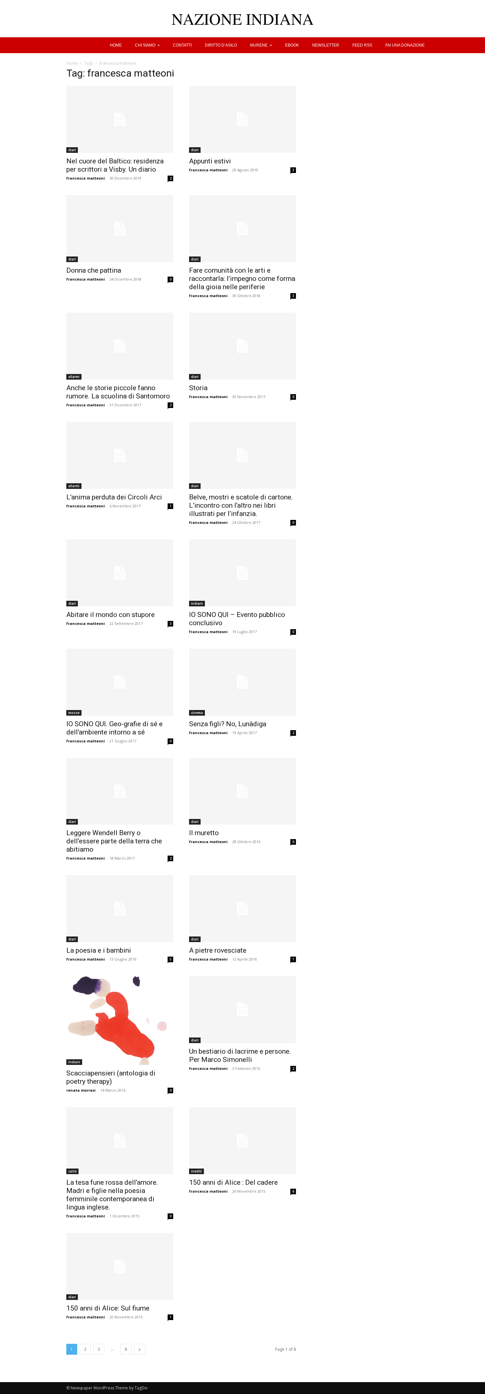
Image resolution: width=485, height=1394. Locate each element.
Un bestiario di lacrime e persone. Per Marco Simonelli (240, 1055)
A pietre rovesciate (217, 950)
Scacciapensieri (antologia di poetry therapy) (110, 1077)
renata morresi (81, 1090)
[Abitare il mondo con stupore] (119, 572)
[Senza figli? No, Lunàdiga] (242, 682)
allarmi (74, 376)
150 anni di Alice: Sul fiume (107, 1308)
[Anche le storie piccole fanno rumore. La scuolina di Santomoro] (119, 346)
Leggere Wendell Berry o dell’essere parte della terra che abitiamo (114, 841)
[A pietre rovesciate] (242, 908)
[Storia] (242, 346)
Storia (198, 388)
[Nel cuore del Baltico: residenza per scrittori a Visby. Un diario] (119, 119)
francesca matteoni (85, 178)
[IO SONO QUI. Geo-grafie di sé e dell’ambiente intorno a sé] (119, 682)
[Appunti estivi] (242, 119)
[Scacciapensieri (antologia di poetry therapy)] (119, 1020)
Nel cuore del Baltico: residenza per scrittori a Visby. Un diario (115, 165)
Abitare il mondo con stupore (110, 615)
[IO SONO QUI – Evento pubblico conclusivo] (242, 572)
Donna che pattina (93, 270)
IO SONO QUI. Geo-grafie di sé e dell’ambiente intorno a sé (114, 728)
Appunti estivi (210, 161)
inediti (196, 1171)
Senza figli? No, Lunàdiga (227, 724)
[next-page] (139, 1349)
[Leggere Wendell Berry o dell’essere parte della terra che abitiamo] (119, 791)
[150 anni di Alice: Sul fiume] (119, 1266)
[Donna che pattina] (119, 228)
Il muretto (204, 833)
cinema (197, 712)
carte (72, 1171)
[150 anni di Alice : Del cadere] (242, 1140)
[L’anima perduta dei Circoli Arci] (119, 455)
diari (72, 150)
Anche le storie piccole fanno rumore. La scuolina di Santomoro (118, 392)
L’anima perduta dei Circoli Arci (114, 497)
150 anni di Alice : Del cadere (233, 1182)
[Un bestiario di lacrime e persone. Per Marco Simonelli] (242, 1009)
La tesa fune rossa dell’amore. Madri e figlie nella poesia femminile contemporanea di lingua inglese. (112, 1194)
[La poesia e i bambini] (119, 908)
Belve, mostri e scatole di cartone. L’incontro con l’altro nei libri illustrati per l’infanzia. (241, 505)
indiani (197, 603)
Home (72, 63)
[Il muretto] (242, 791)
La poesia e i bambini (98, 950)
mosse (74, 712)
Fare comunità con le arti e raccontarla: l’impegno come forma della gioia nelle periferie (242, 278)
